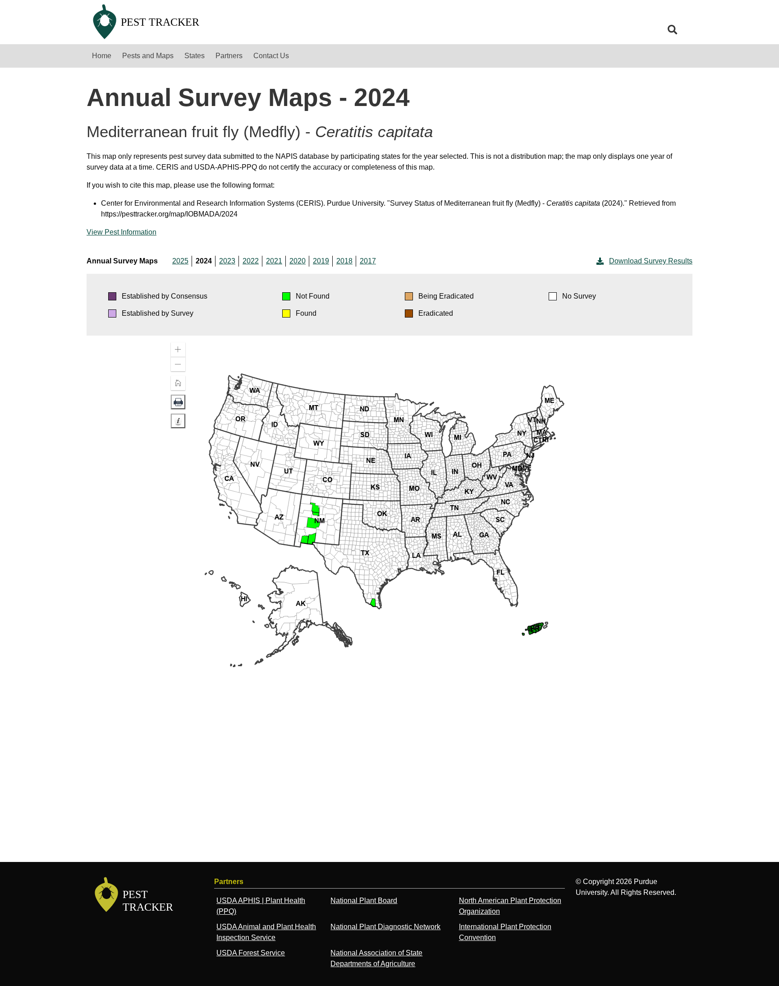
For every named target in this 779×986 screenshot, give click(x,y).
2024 (204, 261)
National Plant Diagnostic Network (385, 927)
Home (101, 56)
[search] (672, 30)
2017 (368, 261)
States (194, 56)
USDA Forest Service (250, 953)
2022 (251, 261)
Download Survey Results (650, 261)
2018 (344, 261)
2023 (227, 261)
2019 (321, 261)
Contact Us (271, 56)
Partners (229, 56)
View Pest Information (121, 232)
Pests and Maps (148, 56)
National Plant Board (363, 900)
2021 (274, 261)
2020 (297, 261)
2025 (180, 261)
